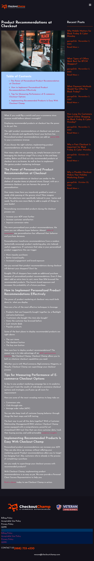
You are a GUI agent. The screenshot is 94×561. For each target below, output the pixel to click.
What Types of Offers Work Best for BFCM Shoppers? (78, 61)
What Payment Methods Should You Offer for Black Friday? (79, 89)
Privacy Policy (7, 524)
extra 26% (54, 137)
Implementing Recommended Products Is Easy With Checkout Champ (33, 102)
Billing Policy (6, 518)
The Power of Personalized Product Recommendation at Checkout (34, 82)
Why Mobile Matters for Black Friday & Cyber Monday (79, 33)
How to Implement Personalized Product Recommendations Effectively (28, 89)
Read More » (73, 47)
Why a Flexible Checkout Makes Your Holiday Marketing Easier (79, 175)
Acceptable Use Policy (11, 521)
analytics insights (49, 433)
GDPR (4, 527)
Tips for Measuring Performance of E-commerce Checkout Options (32, 95)
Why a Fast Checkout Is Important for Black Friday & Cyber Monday (79, 147)
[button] (47, 530)
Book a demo (10, 482)
